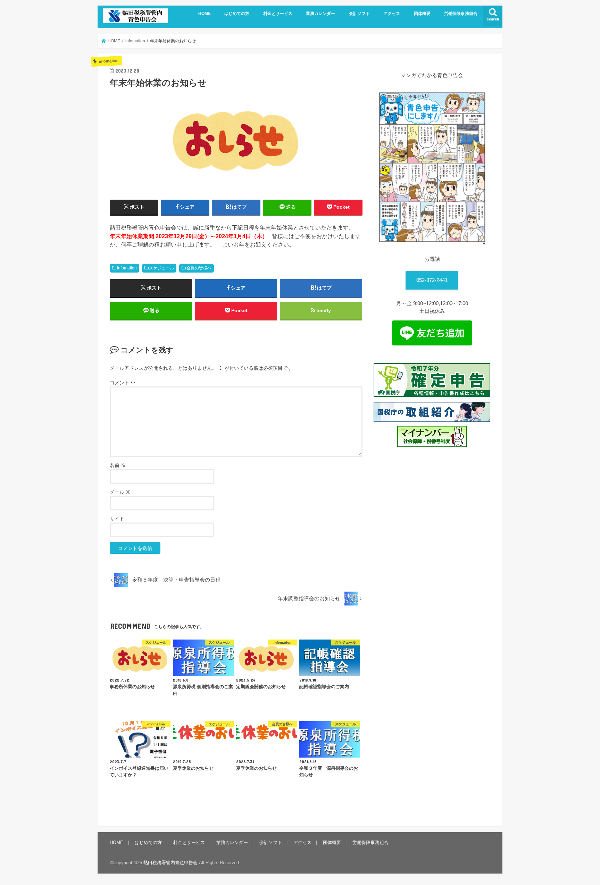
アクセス (391, 13)
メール (120, 492)
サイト (117, 518)
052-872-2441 (432, 280)
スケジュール (161, 268)
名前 (118, 465)
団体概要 (422, 13)
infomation (127, 268)
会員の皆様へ (198, 268)
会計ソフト (359, 13)
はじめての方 (236, 13)
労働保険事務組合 (460, 13)
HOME (204, 13)
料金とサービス (277, 13)
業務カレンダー (320, 13)
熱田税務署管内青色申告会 (170, 862)
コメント (122, 382)
